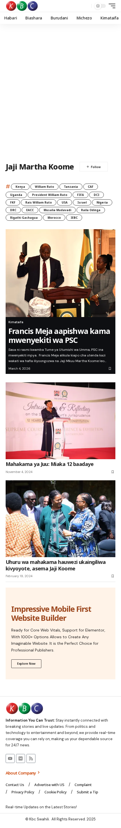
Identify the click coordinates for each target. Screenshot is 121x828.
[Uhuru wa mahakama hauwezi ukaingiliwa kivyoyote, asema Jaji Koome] (60, 518)
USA (65, 202)
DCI (96, 195)
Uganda (16, 195)
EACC (30, 210)
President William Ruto (49, 195)
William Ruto (44, 187)
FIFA (80, 195)
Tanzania (71, 187)
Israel (82, 202)
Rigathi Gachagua (24, 218)
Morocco (54, 218)
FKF (12, 202)
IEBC (74, 218)
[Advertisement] (60, 92)
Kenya (20, 187)
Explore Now (26, 663)
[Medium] (20, 758)
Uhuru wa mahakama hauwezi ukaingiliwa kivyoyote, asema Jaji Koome (56, 565)
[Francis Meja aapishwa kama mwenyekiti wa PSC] (60, 273)
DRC (13, 210)
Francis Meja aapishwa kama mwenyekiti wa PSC (59, 335)
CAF (90, 187)
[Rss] (30, 758)
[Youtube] (10, 758)
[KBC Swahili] (22, 6)
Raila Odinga (90, 210)
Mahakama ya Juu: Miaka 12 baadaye (49, 464)
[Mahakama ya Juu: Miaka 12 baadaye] (60, 420)
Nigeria (102, 202)
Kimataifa (15, 322)
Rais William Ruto (38, 202)
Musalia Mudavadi (57, 210)
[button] (86, 6)
